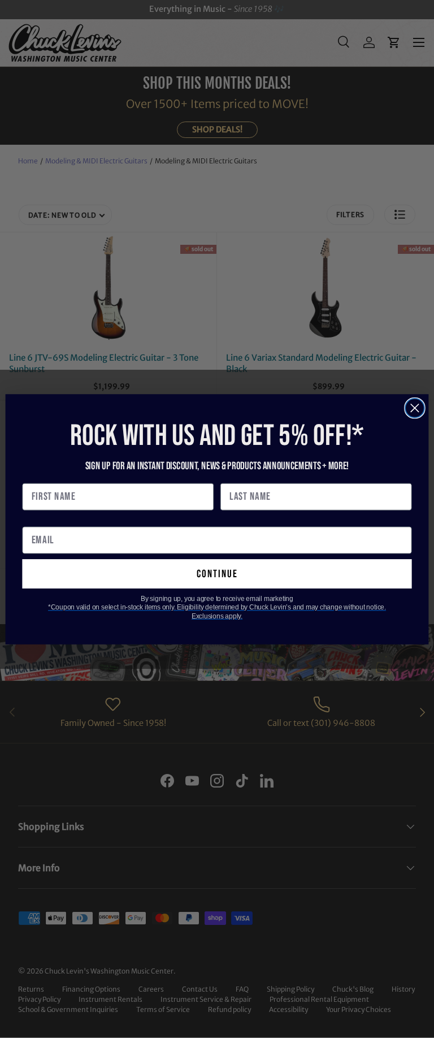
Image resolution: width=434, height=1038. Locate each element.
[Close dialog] (414, 407)
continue (217, 573)
